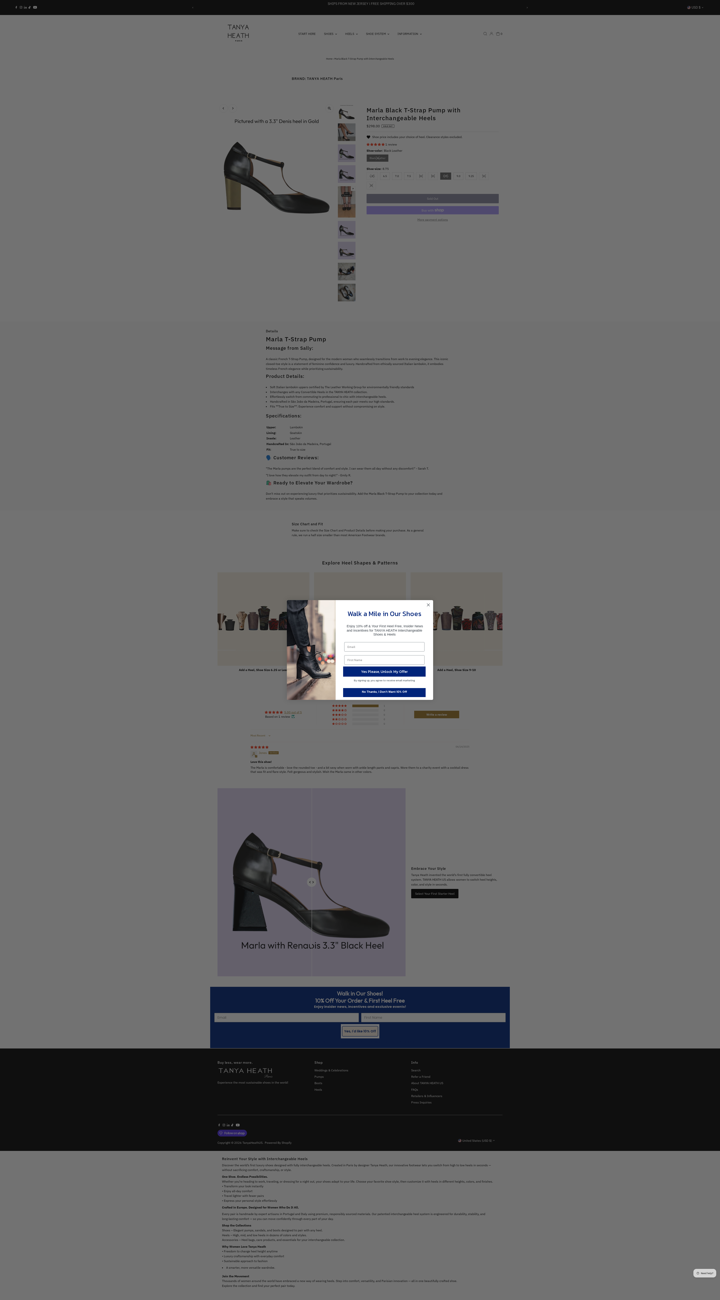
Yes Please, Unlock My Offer (384, 671)
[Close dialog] (428, 605)
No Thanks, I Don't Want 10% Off (384, 691)
